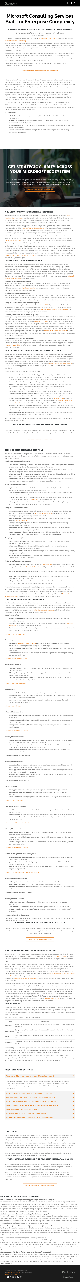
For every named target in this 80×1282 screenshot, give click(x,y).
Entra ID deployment (21, 520)
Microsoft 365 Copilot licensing (49, 38)
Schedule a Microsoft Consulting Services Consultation (40, 71)
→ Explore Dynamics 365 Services (16, 683)
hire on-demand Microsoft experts (60, 363)
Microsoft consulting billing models (25, 978)
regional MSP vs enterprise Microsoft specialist (21, 255)
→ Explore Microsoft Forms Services (16, 848)
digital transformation (29, 288)
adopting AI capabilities (12, 345)
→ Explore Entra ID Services (14, 800)
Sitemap (15, 1274)
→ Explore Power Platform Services (16, 659)
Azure (21, 218)
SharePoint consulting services (44, 610)
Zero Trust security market (43, 513)
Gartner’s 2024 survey (41, 321)
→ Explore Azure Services (13, 706)
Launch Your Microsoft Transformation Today (40, 1185)
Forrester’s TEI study (33, 567)
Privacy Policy (8, 1274)
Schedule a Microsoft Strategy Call (40, 439)
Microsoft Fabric (58, 398)
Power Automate (23, 643)
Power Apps (35, 499)
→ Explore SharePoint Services (15, 634)
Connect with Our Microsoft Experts (40, 939)
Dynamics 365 (47, 564)
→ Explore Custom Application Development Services (22, 872)
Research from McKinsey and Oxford (34, 228)
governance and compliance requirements (54, 309)
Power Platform (62, 956)
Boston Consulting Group (13, 240)
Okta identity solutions (52, 998)
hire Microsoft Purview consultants (55, 331)
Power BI (33, 643)
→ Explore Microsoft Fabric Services (16, 731)
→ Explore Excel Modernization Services (18, 823)
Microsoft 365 (44, 305)
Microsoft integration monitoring (15, 41)
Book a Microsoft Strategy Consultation (40, 189)
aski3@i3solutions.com (14, 1272)
